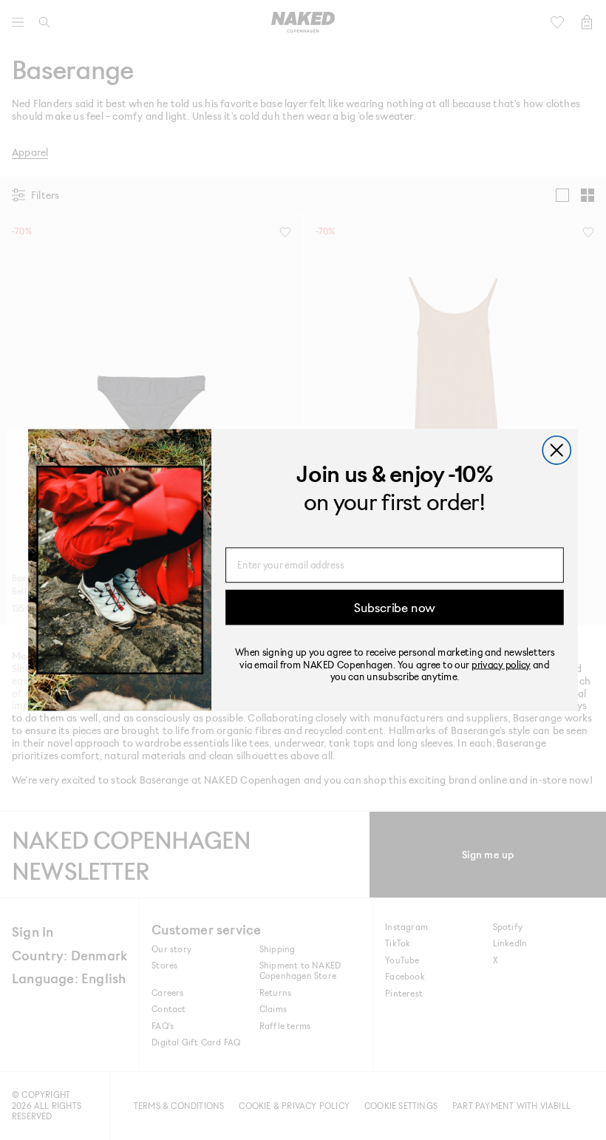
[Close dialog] (556, 450)
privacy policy (501, 664)
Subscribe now (394, 607)
